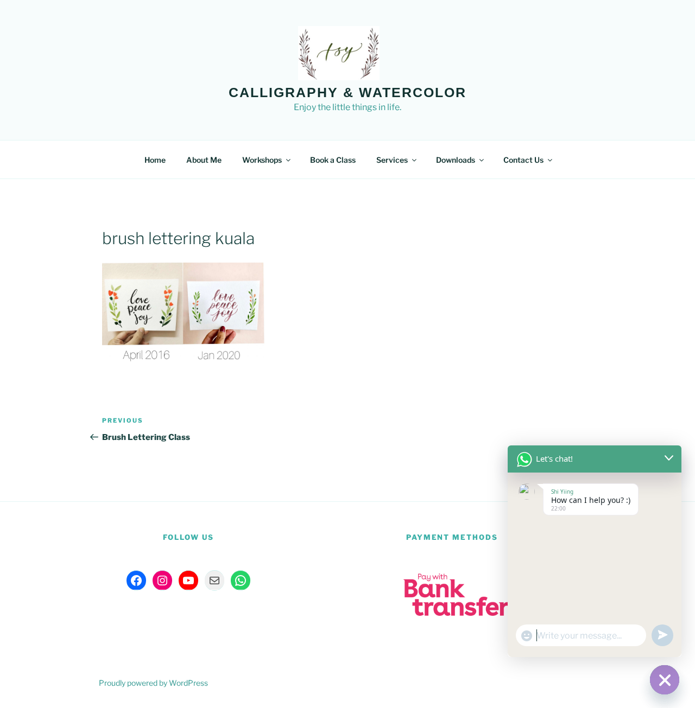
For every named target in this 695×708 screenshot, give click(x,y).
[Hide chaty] (664, 679)
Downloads (455, 159)
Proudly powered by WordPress (153, 682)
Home (155, 159)
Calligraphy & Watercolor (347, 92)
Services (392, 159)
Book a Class (333, 159)
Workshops (262, 159)
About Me (204, 159)
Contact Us (523, 159)
